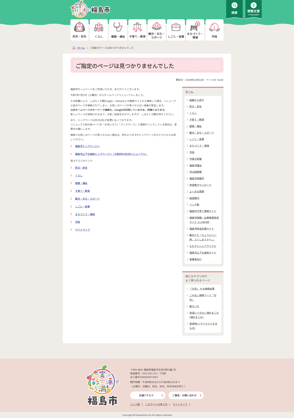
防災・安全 (79, 36)
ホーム (81, 48)
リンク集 (135, 404)
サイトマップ (82, 229)
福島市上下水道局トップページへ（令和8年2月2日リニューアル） (111, 154)
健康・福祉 (118, 36)
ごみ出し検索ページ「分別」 (202, 297)
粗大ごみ (194, 306)
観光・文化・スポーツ (156, 35)
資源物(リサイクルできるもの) (203, 326)
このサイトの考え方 (156, 404)
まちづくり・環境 (195, 35)
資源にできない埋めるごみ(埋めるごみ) (204, 315)
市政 (214, 36)
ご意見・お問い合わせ (184, 395)
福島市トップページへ (87, 146)
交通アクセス (146, 395)
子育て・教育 (137, 36)
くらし (99, 36)
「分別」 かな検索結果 (202, 288)
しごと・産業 (176, 36)
